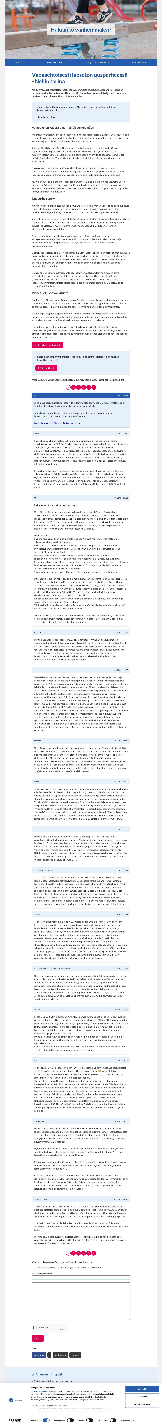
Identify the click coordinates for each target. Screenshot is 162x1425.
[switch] (70, 1420)
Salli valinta (142, 1397)
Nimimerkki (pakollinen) (42, 1273)
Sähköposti (60, 1355)
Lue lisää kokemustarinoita (47, 345)
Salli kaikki (142, 1389)
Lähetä (38, 1338)
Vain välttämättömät (142, 1404)
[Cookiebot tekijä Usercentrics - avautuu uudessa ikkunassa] (15, 1420)
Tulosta (75, 1355)
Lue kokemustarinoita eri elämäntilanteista (57, 423)
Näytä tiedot (126, 1420)
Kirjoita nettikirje (46, 117)
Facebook (39, 1355)
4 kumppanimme (43, 1391)
